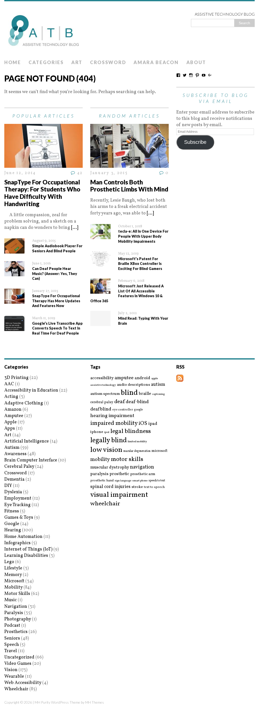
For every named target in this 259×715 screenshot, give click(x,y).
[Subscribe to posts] (179, 378)
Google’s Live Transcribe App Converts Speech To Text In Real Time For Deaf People (57, 328)
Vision (10, 670)
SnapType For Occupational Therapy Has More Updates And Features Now (56, 301)
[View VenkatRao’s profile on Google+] (210, 75)
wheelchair (105, 504)
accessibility (102, 378)
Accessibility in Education (31, 390)
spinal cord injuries (110, 487)
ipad (152, 424)
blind (129, 393)
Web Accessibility (22, 683)
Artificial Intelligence (26, 441)
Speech (11, 645)
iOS (143, 423)
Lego (9, 562)
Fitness (11, 511)
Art (76, 62)
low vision (106, 450)
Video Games (17, 664)
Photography (17, 619)
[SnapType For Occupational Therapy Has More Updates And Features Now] (14, 300)
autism (158, 384)
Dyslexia (13, 492)
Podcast (12, 625)
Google (11, 524)
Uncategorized (19, 657)
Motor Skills (17, 594)
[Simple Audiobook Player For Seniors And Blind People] (14, 250)
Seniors (12, 638)
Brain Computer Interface (30, 460)
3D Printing (16, 378)
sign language (123, 481)
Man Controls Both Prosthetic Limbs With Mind (129, 185)
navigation (142, 467)
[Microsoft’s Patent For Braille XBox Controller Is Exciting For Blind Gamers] (100, 263)
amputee (124, 378)
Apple (10, 422)
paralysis (99, 474)
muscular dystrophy (109, 467)
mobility (100, 459)
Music (10, 600)
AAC (9, 384)
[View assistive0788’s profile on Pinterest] (197, 75)
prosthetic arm (142, 474)
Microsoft (14, 581)
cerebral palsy (101, 402)
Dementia (14, 479)
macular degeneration (136, 451)
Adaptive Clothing (23, 403)
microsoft (159, 451)
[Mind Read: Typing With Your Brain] (100, 323)
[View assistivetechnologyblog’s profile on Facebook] (178, 75)
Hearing (12, 530)
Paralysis (13, 613)
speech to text (156, 481)
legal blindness (130, 431)
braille (145, 394)
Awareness (15, 454)
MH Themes (94, 702)
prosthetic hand (102, 481)
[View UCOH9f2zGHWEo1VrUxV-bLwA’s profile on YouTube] (204, 75)
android (142, 378)
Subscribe (195, 142)
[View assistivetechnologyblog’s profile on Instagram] (191, 75)
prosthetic (119, 474)
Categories (46, 62)
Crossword (108, 62)
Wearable (14, 676)
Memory (13, 575)
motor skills (127, 459)
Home (12, 62)
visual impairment (119, 495)
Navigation (15, 606)
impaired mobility (114, 423)
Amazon (12, 409)
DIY (8, 486)
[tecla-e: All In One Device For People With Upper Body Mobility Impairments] (100, 236)
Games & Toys (18, 517)
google (138, 410)
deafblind (100, 409)
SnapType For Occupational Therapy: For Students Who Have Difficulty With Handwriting (42, 192)
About (196, 62)
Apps (9, 428)
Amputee (13, 416)
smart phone (139, 481)
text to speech (154, 487)
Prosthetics (16, 632)
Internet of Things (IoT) (28, 549)
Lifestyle (13, 568)
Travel (10, 651)
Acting (11, 397)
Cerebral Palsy (19, 466)
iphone (96, 432)
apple (154, 378)
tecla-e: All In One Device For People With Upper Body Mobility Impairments (143, 236)
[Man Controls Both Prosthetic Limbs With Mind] (129, 164)
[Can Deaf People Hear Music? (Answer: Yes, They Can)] (14, 273)
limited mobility (137, 442)
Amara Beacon (156, 62)
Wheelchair (16, 689)
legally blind (108, 440)
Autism (11, 448)
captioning (158, 394)
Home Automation (23, 537)
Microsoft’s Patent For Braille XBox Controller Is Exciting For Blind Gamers (140, 264)
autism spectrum (105, 394)
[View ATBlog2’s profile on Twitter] (185, 75)
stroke (137, 487)
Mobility (13, 587)
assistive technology (103, 385)
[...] (74, 228)
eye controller (122, 409)
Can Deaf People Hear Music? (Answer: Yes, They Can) (54, 273)
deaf (119, 402)
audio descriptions (133, 385)
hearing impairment (112, 415)
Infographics (17, 543)
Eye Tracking (17, 505)
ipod (106, 432)
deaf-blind (137, 402)
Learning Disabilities (26, 556)
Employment (17, 498)
